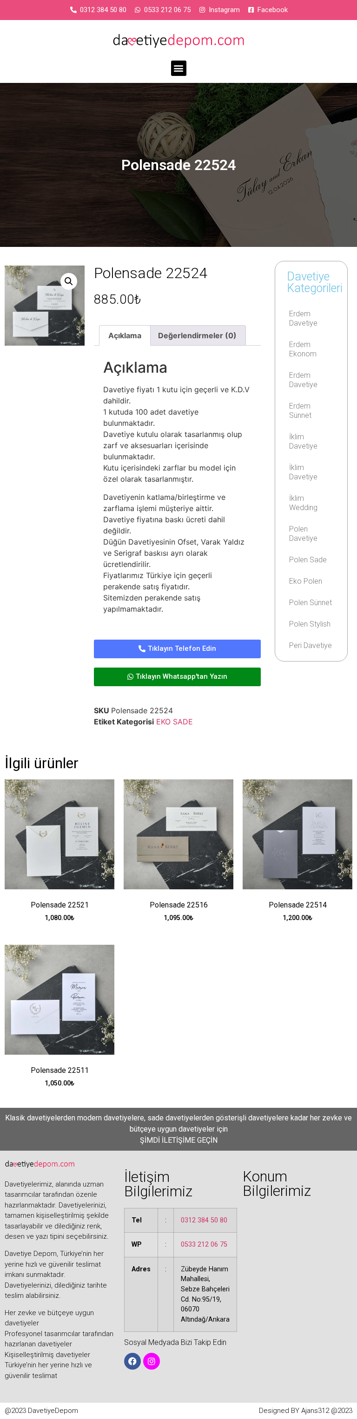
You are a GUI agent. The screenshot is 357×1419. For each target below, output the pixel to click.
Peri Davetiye (310, 645)
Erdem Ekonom (303, 349)
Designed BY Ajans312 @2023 (305, 1410)
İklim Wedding (303, 503)
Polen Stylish (310, 624)
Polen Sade (308, 559)
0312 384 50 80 (204, 1220)
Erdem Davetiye (303, 318)
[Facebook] (132, 1361)
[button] (178, 68)
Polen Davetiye (303, 534)
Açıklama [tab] (124, 335)
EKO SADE (174, 721)
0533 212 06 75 (204, 1244)
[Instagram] (151, 1361)
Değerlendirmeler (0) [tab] (197, 335)
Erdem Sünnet (300, 411)
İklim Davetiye (303, 441)
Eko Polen (305, 581)
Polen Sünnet (310, 602)
